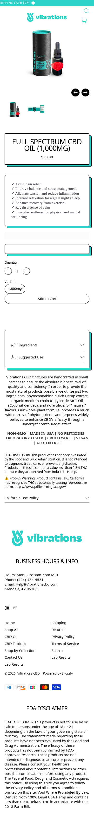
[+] (26, 271)
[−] (8, 271)
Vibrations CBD (28, 673)
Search (57, 650)
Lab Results (14, 664)
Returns (58, 629)
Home (10, 622)
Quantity (11, 263)
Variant (10, 282)
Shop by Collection (20, 650)
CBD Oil (11, 636)
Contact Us (13, 657)
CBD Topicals (15, 643)
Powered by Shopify (58, 673)
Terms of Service (65, 643)
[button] (14, 110)
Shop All (11, 629)
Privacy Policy (63, 636)
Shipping (59, 622)
